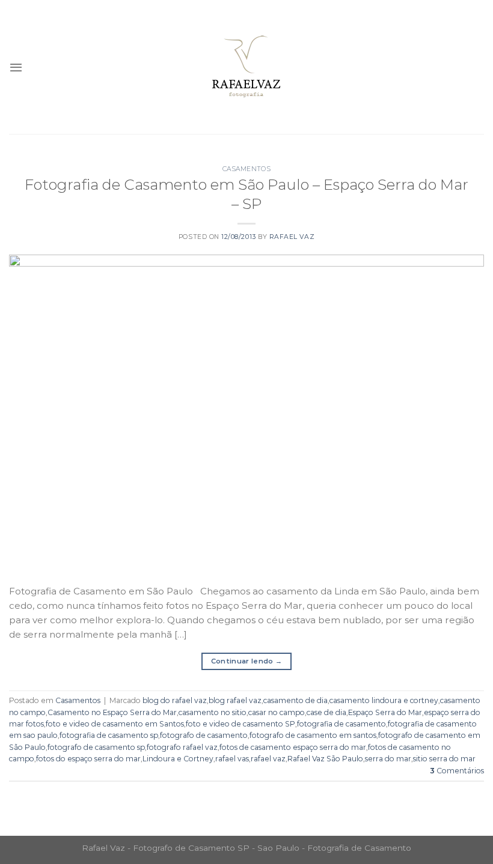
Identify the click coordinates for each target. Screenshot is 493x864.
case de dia (326, 712)
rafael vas (232, 758)
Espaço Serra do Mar (385, 712)
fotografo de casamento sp (96, 747)
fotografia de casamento (341, 723)
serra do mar (388, 758)
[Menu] (16, 67)
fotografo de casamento (204, 735)
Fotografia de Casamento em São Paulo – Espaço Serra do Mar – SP (246, 194)
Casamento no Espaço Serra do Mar (112, 712)
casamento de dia (295, 700)
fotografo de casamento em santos (313, 735)
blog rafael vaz (235, 700)
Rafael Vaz (291, 237)
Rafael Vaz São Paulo (325, 758)
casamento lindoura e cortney (383, 700)
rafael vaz (268, 758)
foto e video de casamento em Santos (115, 723)
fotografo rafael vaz (182, 747)
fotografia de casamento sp (109, 735)
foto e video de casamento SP (240, 723)
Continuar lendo (247, 661)
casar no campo (276, 712)
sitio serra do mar (444, 758)
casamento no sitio (212, 712)
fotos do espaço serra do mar (88, 758)
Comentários (457, 770)
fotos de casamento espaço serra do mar (292, 747)
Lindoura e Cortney (177, 758)
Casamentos (246, 169)
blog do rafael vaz (174, 700)
